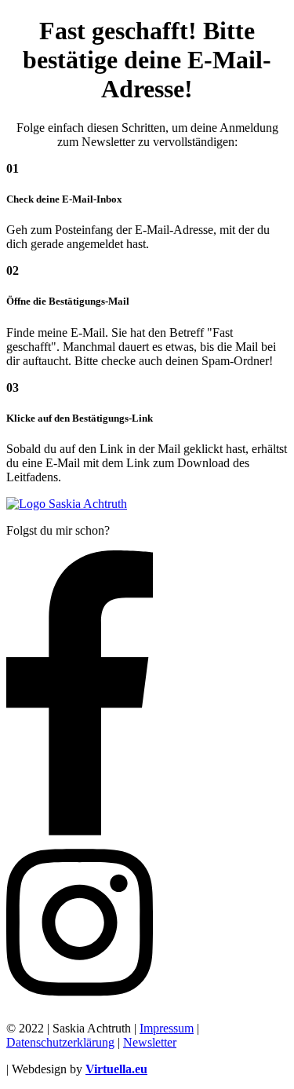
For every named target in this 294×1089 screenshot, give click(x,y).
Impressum (167, 1028)
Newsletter (149, 1042)
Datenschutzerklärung (60, 1042)
